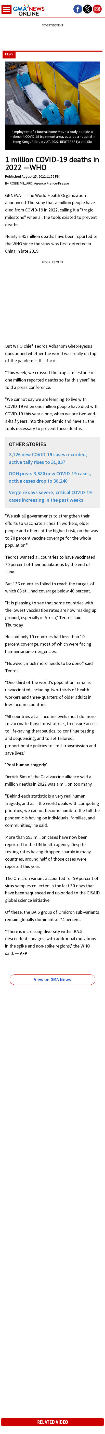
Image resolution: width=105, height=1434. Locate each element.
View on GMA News (52, 979)
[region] (52, 34)
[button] (77, 9)
